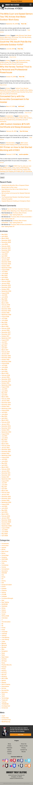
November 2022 (6, 242)
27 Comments (28, 171)
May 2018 (4, 322)
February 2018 (6, 328)
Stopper (4, 682)
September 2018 (6, 314)
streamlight (3, 118)
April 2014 (4, 418)
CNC (17, 62)
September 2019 (6, 291)
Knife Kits (19, 169)
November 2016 (6, 357)
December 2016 (6, 355)
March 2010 (5, 514)
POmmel (21, 35)
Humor (3, 614)
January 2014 (6, 424)
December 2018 (6, 308)
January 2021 (5, 260)
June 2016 (5, 367)
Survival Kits (5, 690)
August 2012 (5, 457)
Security (4, 674)
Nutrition (4, 659)
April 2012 (4, 465)
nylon (17, 90)
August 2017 (5, 340)
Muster (24, 751)
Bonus (3, 553)
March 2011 (5, 490)
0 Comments (13, 39)
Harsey (13, 90)
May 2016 (4, 369)
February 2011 (6, 492)
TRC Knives (14, 37)
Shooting (4, 676)
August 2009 (5, 527)
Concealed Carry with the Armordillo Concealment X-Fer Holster (14, 99)
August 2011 (5, 481)
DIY (7, 166)
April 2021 (4, 256)
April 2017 (4, 348)
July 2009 (5, 529)
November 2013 (6, 428)
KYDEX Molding (24, 167)
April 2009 (5, 535)
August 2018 (5, 316)
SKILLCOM (5, 678)
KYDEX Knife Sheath (6, 169)
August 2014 (5, 410)
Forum (9, 753)
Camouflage (5, 555)
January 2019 (6, 306)
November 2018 (6, 310)
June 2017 (5, 344)
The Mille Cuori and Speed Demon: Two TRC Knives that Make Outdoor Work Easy (16, 17)
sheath (29, 37)
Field (25, 35)
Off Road (4, 661)
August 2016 (5, 363)
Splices (4, 680)
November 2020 (6, 263)
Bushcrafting (4, 64)
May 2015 (4, 393)
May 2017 (4, 346)
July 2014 (4, 412)
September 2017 (6, 338)
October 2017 (5, 336)
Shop (9, 744)
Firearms (4, 590)
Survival (4, 688)
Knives (8, 35)
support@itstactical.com (16, 778)
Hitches (4, 612)
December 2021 (6, 248)
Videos (9, 745)
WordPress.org (6, 721)
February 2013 (6, 445)
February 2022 (6, 246)
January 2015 (6, 400)
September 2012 (6, 455)
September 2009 (7, 525)
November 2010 (6, 498)
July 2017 (4, 342)
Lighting (4, 635)
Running (4, 672)
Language (4, 631)
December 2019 (6, 285)
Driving (4, 580)
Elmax (14, 62)
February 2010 (6, 516)
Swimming (5, 692)
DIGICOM (4, 573)
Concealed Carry (10, 119)
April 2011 (4, 488)
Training (4, 702)
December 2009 (6, 520)
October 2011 (5, 477)
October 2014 (5, 406)
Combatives (5, 565)
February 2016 (6, 375)
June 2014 (5, 414)
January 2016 (6, 377)
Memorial (4, 645)
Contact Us (23, 749)
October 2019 (5, 289)
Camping (4, 557)
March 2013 (5, 443)
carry (23, 119)
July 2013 (4, 436)
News (3, 653)
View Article (13, 57)
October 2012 (5, 453)
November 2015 (6, 381)
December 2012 (6, 449)
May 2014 (4, 416)
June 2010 (5, 508)
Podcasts (9, 747)
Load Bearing (5, 637)
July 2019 (4, 295)
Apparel (4, 547)
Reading (4, 670)
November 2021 (6, 250)
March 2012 (5, 467)
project (18, 167)
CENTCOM (5, 559)
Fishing (4, 592)
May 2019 (4, 299)
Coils (3, 563)
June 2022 (5, 244)
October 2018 (5, 312)
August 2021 (5, 252)
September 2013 (6, 432)
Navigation (5, 651)
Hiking (3, 608)
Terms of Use (23, 745)
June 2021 (5, 254)
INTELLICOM (5, 616)
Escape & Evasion (7, 584)
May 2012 (4, 463)
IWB (25, 118)
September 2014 (6, 408)
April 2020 (5, 277)
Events (4, 586)
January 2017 (5, 353)
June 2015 (5, 391)
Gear (29, 169)
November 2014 (6, 404)
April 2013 (4, 441)
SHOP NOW (20, 734)
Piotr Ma (23, 23)
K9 (2, 623)
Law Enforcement (5, 92)
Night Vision (5, 657)
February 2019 (6, 305)
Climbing (4, 561)
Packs (3, 663)
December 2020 (6, 261)
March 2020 (5, 279)
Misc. (3, 649)
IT (2, 620)
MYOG (5, 167)
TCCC (3, 694)
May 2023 (5, 234)
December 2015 (6, 379)
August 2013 (5, 434)
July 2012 (4, 459)
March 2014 (5, 420)
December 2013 (6, 426)
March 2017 (5, 350)
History (4, 610)
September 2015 (6, 385)
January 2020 (6, 283)
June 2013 (5, 438)
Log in (3, 715)
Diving (3, 577)
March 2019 (5, 303)
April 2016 (4, 371)
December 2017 (6, 332)
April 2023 (5, 236)
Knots (3, 629)
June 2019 (5, 297)
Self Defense (11, 118)
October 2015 (5, 383)
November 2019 (6, 287)
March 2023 (5, 238)
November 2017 (6, 334)
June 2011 (4, 484)
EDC (7, 93)
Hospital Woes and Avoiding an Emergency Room (16, 201)
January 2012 (5, 471)
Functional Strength (7, 598)
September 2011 (6, 479)
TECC (3, 696)
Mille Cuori (8, 37)
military (30, 90)
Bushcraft (22, 60)
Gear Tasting (5, 602)
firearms (2, 119)
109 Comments (23, 144)
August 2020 (5, 269)
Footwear (4, 596)
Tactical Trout (19, 88)
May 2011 (4, 486)
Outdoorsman (23, 62)
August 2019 (5, 293)
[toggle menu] (30, 4)
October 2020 (6, 265)
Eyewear (4, 588)
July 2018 (4, 318)
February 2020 (6, 281)
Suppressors (5, 686)
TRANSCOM (5, 704)
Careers (9, 751)
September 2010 (6, 502)
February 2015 (6, 398)
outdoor (27, 60)
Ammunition (5, 545)
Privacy (4, 668)
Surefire (25, 116)
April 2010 (4, 512)
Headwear (4, 606)
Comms (4, 567)
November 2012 (6, 451)
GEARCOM (5, 604)
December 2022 (6, 240)
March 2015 (5, 396)
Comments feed (6, 719)
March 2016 (5, 373)
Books (9, 749)
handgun (29, 118)
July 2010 (4, 506)
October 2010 (5, 500)
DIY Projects (9, 171)
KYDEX (2, 39)
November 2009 (6, 522)
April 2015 (4, 395)
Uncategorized (6, 706)
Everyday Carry (24, 92)
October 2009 (6, 524)
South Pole (11, 64)
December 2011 (6, 473)
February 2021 (6, 258)
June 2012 (5, 461)
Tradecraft (5, 700)
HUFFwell (21, 106)
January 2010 (6, 518)
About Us (23, 744)
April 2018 (4, 324)
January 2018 (6, 330)
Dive (3, 575)
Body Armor (5, 551)
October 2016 (5, 359)
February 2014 (6, 422)
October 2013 (5, 430)
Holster (21, 116)
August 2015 (5, 387)
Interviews (5, 618)
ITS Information (10, 143)
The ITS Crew (23, 131)
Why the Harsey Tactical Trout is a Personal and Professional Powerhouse (16, 70)
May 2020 (5, 275)
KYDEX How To (18, 166)
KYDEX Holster (10, 144)
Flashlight (3, 171)
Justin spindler (23, 154)
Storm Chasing (6, 684)
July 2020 (5, 271)
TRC (20, 37)
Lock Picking (5, 639)
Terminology (5, 698)
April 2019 (4, 301)
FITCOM (4, 594)
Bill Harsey (8, 90)
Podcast (4, 666)
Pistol (16, 118)
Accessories (9, 116)
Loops (3, 641)
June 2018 (5, 320)
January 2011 (5, 494)
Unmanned (5, 708)
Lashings (4, 633)
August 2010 (5, 504)
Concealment (5, 569)
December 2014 (6, 402)
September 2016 (6, 361)
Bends (3, 549)
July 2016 (4, 365)
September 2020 (6, 267)
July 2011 (4, 482)
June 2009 (5, 531)
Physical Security (7, 664)
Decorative (5, 571)
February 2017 (6, 351)
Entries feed (5, 717)
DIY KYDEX (17, 171)
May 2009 (5, 533)
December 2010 (6, 496)
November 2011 (6, 475)
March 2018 (5, 326)
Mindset (4, 647)
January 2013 (6, 447)
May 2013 (4, 439)
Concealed (19, 119)
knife (16, 35)
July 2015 (4, 389)
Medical (4, 643)
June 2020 (5, 273)
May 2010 (4, 510)
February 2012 (6, 469)
